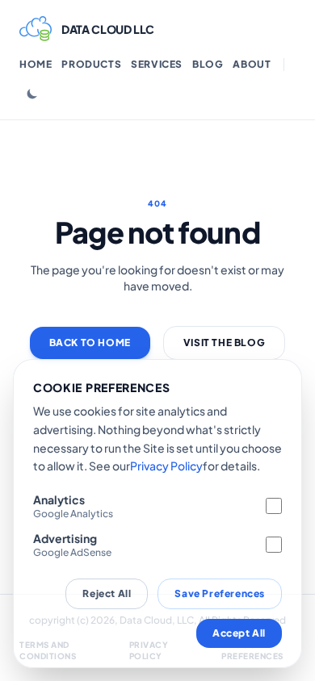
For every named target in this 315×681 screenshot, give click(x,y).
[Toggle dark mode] (32, 94)
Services (157, 64)
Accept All (239, 633)
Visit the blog (224, 342)
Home (35, 64)
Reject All (106, 593)
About (252, 64)
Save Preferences (219, 593)
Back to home (90, 342)
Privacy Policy (166, 465)
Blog (207, 64)
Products (91, 64)
